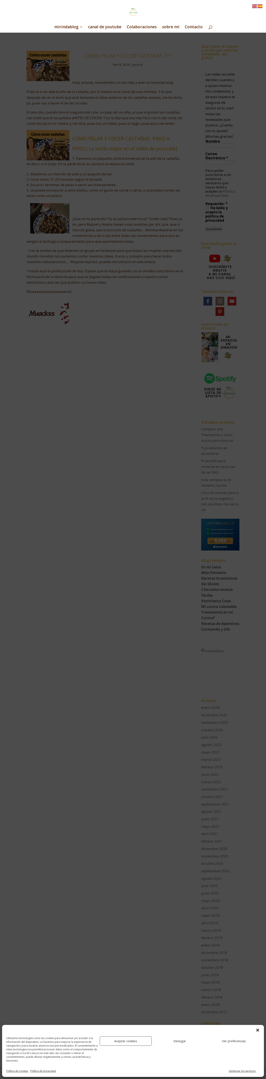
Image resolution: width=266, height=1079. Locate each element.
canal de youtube (104, 27)
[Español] (260, 6)
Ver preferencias (234, 1041)
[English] (254, 6)
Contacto (194, 27)
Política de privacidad (43, 1071)
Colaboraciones (142, 27)
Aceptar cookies (125, 1041)
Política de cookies (17, 1071)
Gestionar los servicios (242, 1071)
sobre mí (170, 27)
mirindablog (66, 27)
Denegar (180, 1041)
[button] (258, 1030)
